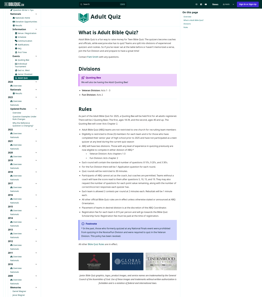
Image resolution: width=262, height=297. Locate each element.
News (215, 4)
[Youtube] (206, 4)
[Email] (197, 4)
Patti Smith (93, 56)
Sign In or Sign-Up (247, 4)
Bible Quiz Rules (96, 244)
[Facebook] (201, 4)
